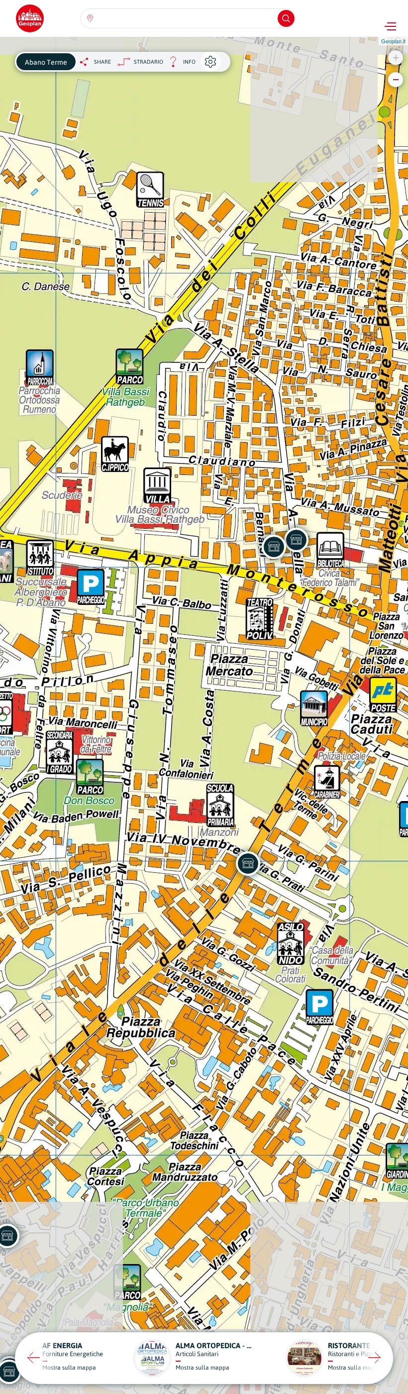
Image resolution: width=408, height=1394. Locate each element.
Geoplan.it (393, 41)
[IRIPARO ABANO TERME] (296, 539)
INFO (179, 64)
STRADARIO (148, 62)
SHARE (102, 62)
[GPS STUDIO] (247, 863)
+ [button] (396, 57)
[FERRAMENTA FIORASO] (273, 546)
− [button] (396, 79)
